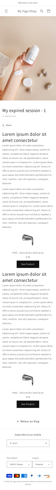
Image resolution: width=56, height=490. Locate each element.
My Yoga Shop (15, 481)
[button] (6, 11)
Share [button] (9, 125)
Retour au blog (30, 421)
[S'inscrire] (45, 443)
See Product (28, 264)
